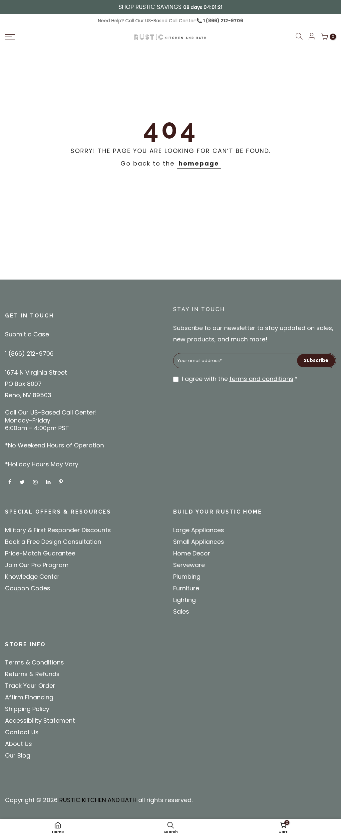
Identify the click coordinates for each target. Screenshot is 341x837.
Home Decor (191, 553)
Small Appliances (198, 542)
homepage (198, 163)
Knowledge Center (32, 576)
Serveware (189, 565)
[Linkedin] (49, 482)
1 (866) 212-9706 (222, 20)
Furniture (186, 588)
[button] (299, 37)
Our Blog (17, 755)
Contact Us (22, 732)
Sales (181, 611)
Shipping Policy (27, 709)
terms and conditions (261, 379)
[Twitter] (23, 482)
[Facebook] (10, 482)
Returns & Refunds (32, 674)
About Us (18, 744)
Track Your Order (30, 685)
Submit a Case (27, 334)
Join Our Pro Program (37, 565)
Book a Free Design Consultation (53, 542)
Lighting (184, 600)
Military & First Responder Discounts (58, 530)
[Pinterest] (61, 482)
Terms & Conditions (34, 662)
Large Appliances (198, 530)
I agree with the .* (239, 379)
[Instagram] (36, 482)
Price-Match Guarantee (40, 553)
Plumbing (186, 576)
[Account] (311, 37)
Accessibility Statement (40, 720)
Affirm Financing (29, 697)
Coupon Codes (27, 588)
